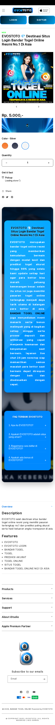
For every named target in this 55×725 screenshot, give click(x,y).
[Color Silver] (25, 145)
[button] (3, 10)
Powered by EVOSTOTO (42, 709)
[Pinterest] (13, 198)
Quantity (6, 155)
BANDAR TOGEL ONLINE (27, 313)
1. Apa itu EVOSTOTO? (21, 425)
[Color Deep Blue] (15, 146)
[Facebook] (4, 198)
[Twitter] (8, 198)
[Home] (22, 10)
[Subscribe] (44, 679)
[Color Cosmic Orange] (5, 146)
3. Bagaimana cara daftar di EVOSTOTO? (23, 447)
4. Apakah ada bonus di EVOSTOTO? (21, 458)
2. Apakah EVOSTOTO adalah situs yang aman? (27, 435)
